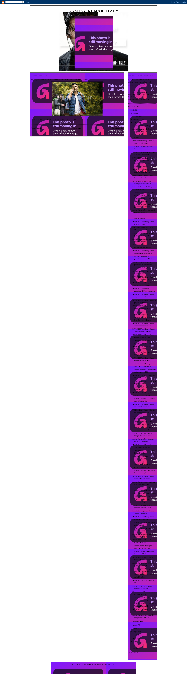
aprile (134, 638)
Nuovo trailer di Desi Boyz (141, 126)
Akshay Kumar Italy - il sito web (139, 79)
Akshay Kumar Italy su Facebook (139, 82)
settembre (136, 622)
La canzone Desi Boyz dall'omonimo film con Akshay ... (143, 458)
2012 (132, 110)
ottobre (135, 123)
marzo (135, 641)
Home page (77, 128)
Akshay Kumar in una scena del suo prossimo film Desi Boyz (59, 79)
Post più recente (36, 128)
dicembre (136, 116)
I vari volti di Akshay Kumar (142, 268)
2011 (132, 113)
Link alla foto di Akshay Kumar (139, 99)
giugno (135, 632)
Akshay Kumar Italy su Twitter (138, 85)
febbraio (135, 645)
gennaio (135, 648)
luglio (135, 628)
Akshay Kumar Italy (93, 11)
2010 (132, 652)
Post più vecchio (118, 128)
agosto (135, 625)
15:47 (75, 119)
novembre (136, 119)
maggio (135, 635)
